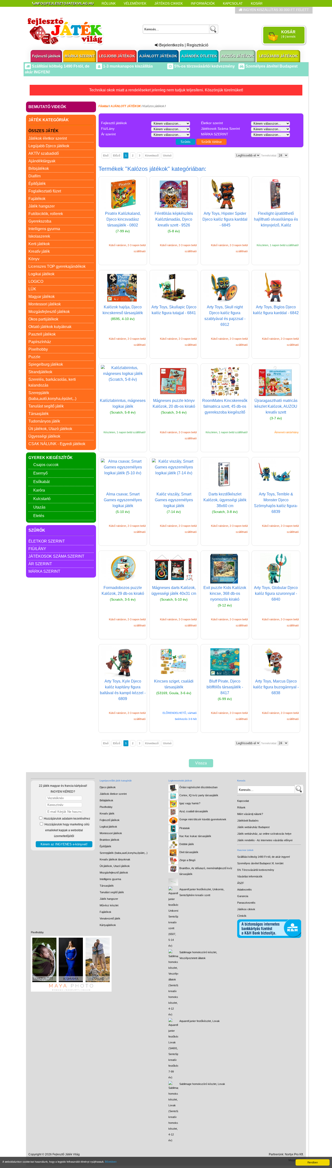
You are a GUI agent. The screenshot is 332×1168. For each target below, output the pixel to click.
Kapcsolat (233, 3)
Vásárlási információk (249, 876)
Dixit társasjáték (188, 852)
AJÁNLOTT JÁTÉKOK (158, 56)
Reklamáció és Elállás (53, 10)
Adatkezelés (244, 889)
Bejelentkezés (171, 45)
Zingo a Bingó (187, 860)
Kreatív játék (39, 251)
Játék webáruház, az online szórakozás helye (264, 833)
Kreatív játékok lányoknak (115, 859)
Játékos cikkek (246, 909)
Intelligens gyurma (44, 229)
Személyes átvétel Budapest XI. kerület (260, 863)
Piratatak (184, 828)
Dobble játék (186, 844)
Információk (203, 3)
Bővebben (111, 1161)
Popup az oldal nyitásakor (108, 10)
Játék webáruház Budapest (253, 827)
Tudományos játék (44, 421)
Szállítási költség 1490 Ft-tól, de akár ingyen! (263, 856)
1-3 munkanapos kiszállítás (127, 66)
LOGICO (35, 281)
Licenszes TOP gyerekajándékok (57, 266)
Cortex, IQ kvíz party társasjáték (198, 795)
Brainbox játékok (109, 839)
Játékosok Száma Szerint (56, 556)
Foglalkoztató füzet (44, 191)
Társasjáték (38, 414)
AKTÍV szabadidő (43, 153)
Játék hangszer (41, 206)
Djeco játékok (108, 787)
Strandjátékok (40, 372)
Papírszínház (39, 342)
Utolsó (167, 155)
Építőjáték (37, 184)
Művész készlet (109, 905)
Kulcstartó (42, 499)
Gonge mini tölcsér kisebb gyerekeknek (202, 819)
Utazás (39, 507)
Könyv (33, 259)
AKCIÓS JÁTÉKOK (237, 56)
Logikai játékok (41, 274)
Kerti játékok (39, 244)
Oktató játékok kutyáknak (49, 327)
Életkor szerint (46, 541)
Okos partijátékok (43, 319)
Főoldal (103, 106)
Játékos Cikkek (168, 3)
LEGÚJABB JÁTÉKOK (278, 56)
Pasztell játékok (42, 334)
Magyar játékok (41, 296)
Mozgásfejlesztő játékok (49, 312)
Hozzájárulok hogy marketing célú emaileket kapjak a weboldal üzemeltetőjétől (66, 830)
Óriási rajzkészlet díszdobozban (198, 787)
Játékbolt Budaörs (248, 820)
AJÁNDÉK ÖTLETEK (199, 56)
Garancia (242, 896)
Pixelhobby (38, 349)
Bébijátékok (38, 168)
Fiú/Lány (37, 549)
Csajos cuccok (46, 465)
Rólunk (109, 3)
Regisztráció (197, 45)
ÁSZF (240, 883)
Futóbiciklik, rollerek (45, 214)
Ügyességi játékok (44, 436)
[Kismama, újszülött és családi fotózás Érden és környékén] (71, 990)
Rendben (312, 1162)
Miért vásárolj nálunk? (250, 814)
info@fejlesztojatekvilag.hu (64, 3)
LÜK (32, 289)
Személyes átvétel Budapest (271, 66)
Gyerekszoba (39, 221)
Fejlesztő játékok (46, 56)
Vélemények (135, 3)
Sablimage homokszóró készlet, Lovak (202, 1083)
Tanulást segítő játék (46, 406)
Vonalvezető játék (110, 918)
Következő (152, 155)
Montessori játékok (44, 304)
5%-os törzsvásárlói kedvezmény (204, 66)
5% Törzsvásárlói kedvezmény (255, 869)
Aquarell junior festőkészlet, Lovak (199, 1021)
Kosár (256, 3)
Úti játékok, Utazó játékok (50, 429)
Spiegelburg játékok (45, 364)
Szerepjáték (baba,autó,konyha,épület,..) (124, 852)
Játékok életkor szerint (47, 138)
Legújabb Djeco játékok (48, 146)
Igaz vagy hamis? (189, 803)
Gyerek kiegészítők (50, 458)
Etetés (38, 516)
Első (106, 155)
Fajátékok (36, 199)
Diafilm (34, 176)
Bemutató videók (47, 107)
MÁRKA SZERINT (80, 56)
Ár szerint (40, 564)
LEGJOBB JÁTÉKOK (117, 56)
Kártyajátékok (108, 925)
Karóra (39, 490)
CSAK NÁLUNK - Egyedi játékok (56, 444)
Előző (116, 155)
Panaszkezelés (246, 902)
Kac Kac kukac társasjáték (195, 836)
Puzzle (34, 357)
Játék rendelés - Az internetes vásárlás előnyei (264, 840)
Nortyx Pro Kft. (294, 1154)
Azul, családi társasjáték (193, 811)
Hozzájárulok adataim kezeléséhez (66, 818)
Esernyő (40, 473)
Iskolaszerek (39, 236)
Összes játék (43, 131)
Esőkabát (41, 482)
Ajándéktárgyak (41, 161)
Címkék (148, 10)
